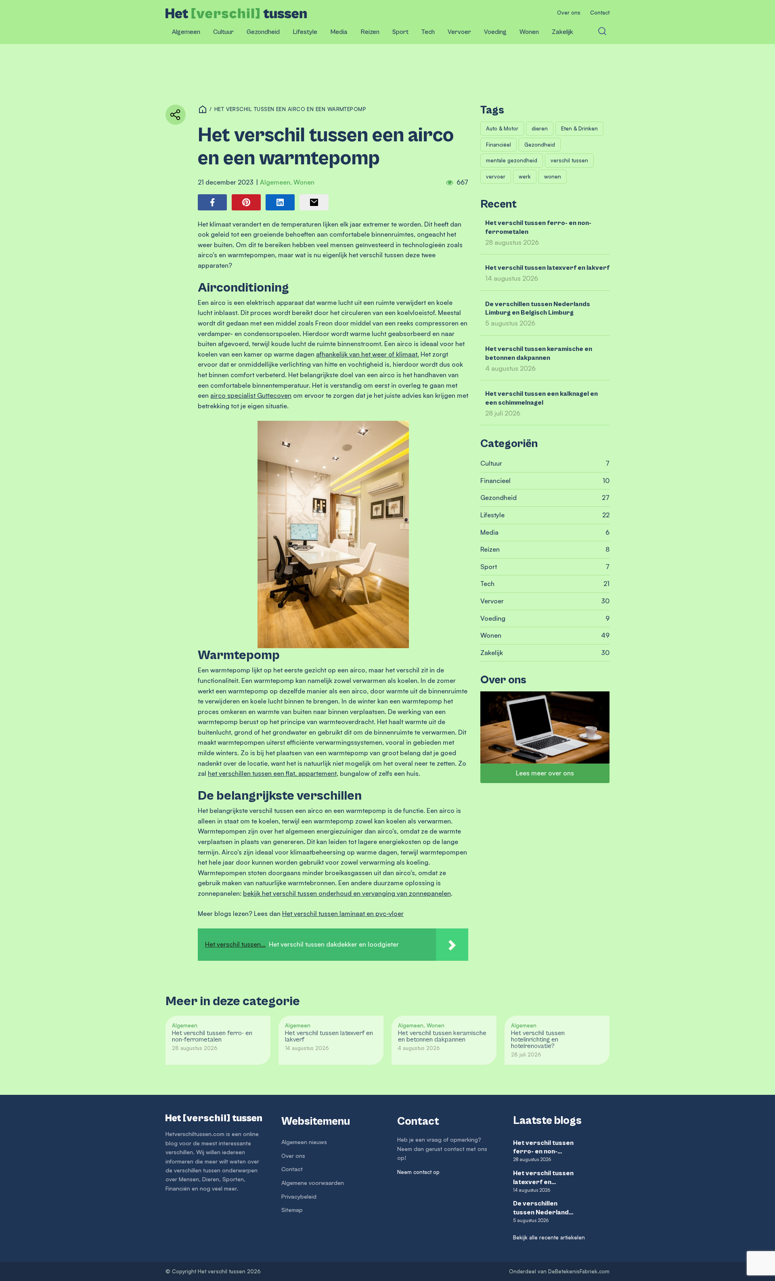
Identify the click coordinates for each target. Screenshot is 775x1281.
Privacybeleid (298, 1196)
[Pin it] (246, 202)
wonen (552, 176)
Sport (400, 32)
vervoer (495, 176)
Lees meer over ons (545, 773)
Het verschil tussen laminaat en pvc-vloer (343, 913)
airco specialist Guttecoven (250, 395)
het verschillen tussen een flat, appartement (272, 773)
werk (525, 176)
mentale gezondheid (511, 160)
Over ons (568, 12)
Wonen (529, 32)
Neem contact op (418, 1172)
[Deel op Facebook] (212, 202)
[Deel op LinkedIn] (280, 202)
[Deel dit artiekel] (175, 115)
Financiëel (498, 144)
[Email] (314, 202)
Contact (600, 12)
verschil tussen (569, 160)
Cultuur (223, 32)
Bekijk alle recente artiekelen (549, 1237)
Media (339, 32)
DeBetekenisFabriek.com (579, 1271)
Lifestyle (305, 32)
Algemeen (186, 32)
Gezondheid (263, 32)
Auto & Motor (502, 128)
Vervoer (459, 32)
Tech (428, 32)
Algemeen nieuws (304, 1141)
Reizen (369, 32)
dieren (540, 128)
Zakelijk (562, 32)
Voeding (495, 32)
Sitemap (292, 1209)
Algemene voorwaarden (312, 1182)
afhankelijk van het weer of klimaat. (367, 354)
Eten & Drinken (579, 128)
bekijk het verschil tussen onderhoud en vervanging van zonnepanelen (347, 893)
